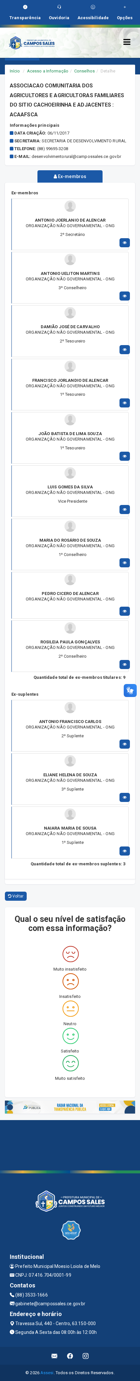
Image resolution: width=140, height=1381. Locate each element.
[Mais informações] (124, 242)
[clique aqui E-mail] (54, 1356)
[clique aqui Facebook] (70, 1356)
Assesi (47, 1372)
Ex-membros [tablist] (71, 176)
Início (15, 71)
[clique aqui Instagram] (85, 1356)
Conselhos (84, 71)
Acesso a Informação (47, 71)
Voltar (17, 896)
